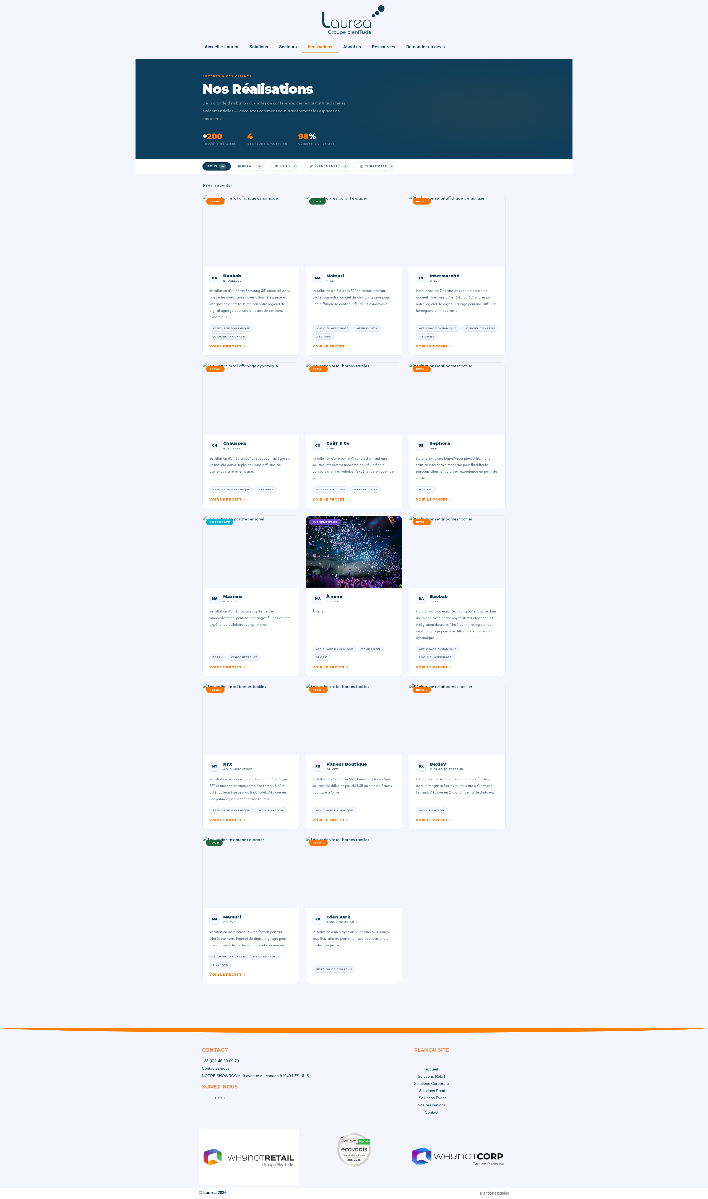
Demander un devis (425, 46)
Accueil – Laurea (221, 46)
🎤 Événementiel (327, 166)
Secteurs (288, 46)
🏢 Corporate (376, 166)
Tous (215, 166)
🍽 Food (285, 166)
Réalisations (320, 46)
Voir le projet (225, 346)
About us (352, 46)
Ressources (383, 46)
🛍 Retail (249, 166)
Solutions (258, 46)
